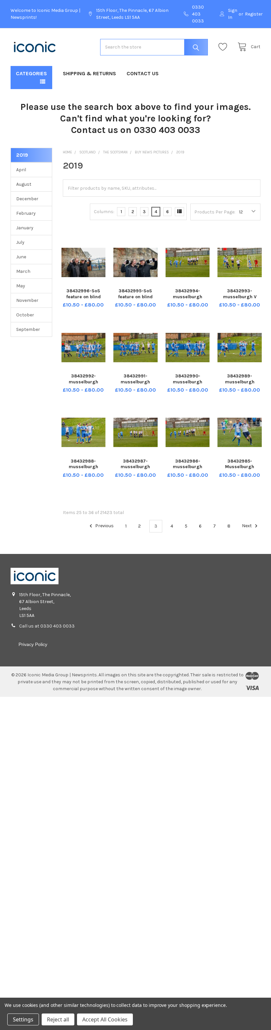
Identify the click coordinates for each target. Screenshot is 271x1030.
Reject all (58, 1019)
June (21, 257)
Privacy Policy (33, 644)
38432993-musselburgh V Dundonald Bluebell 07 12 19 (239, 299)
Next (247, 526)
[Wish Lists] (224, 47)
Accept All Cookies (105, 1019)
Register (254, 14)
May (20, 286)
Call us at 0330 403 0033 (47, 626)
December (27, 199)
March (23, 271)
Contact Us (143, 73)
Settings (23, 1019)
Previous (104, 526)
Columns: (104, 211)
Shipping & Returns (89, 73)
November (27, 300)
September (28, 329)
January (24, 228)
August (23, 184)
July (20, 242)
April (21, 170)
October (25, 315)
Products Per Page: (214, 212)
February (26, 213)
